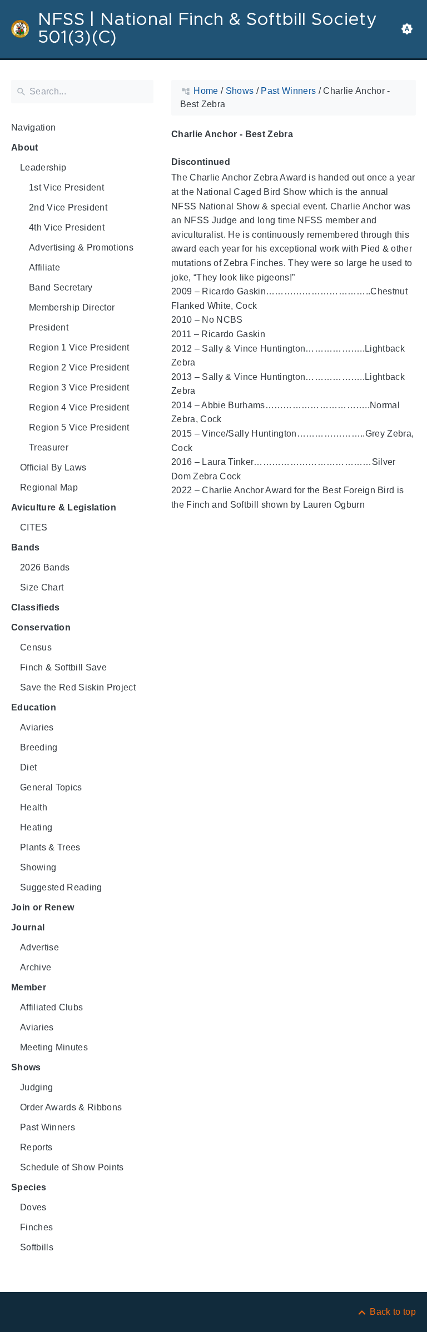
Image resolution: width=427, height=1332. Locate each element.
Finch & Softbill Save (63, 667)
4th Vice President (67, 227)
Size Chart (41, 587)
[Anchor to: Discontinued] (243, 162)
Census (36, 647)
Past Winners (47, 1127)
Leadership (43, 167)
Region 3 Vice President (79, 387)
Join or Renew (42, 907)
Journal (27, 927)
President (48, 327)
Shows (26, 1067)
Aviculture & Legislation (63, 507)
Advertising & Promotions (81, 247)
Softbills (36, 1247)
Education (33, 707)
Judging (36, 1087)
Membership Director (72, 307)
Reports (36, 1147)
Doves (33, 1207)
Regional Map (49, 487)
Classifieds (35, 607)
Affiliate (44, 267)
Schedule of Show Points (72, 1167)
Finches (36, 1227)
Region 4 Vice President (79, 407)
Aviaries (37, 727)
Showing (38, 867)
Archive (35, 967)
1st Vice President (66, 187)
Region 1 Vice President (79, 347)
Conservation (41, 627)
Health (33, 807)
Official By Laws (53, 467)
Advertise (39, 947)
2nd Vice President (68, 207)
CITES (34, 527)
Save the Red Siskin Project (78, 687)
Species (28, 1187)
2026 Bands (44, 567)
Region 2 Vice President (79, 367)
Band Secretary (61, 287)
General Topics (51, 787)
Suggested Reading (61, 887)
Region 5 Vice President (79, 427)
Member (28, 987)
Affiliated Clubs (51, 1007)
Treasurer (48, 447)
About (24, 147)
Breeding (39, 747)
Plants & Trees (50, 847)
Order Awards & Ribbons (71, 1107)
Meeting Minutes (54, 1047)
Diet (28, 767)
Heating (36, 827)
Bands (25, 547)
